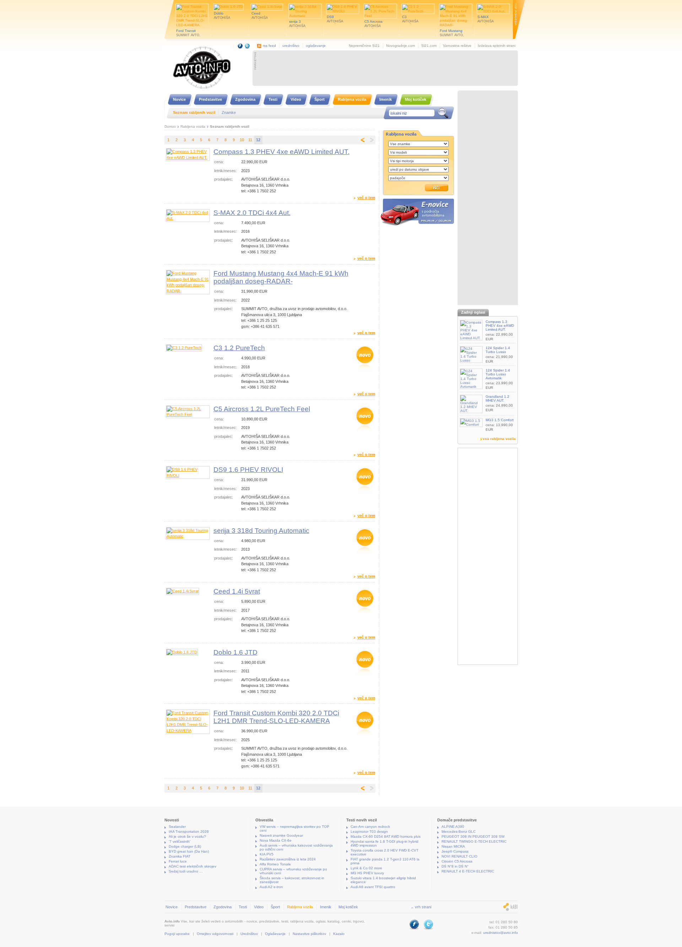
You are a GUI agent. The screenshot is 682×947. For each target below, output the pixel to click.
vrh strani (423, 907)
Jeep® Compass (455, 851)
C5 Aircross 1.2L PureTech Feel (261, 409)
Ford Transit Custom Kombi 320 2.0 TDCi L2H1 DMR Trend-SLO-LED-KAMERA (276, 717)
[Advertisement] (387, 68)
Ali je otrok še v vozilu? (187, 836)
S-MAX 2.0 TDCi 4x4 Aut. (252, 212)
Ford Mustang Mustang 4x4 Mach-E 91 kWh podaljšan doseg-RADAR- (280, 277)
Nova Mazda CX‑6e (276, 840)
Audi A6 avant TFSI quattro (373, 887)
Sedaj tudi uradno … (186, 871)
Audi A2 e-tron (271, 887)
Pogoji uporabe (177, 934)
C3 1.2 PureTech (239, 348)
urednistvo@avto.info (500, 933)
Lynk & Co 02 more (366, 868)
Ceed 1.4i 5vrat (236, 591)
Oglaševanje (275, 934)
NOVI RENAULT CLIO (459, 856)
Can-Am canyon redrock (370, 826)
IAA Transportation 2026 (189, 831)
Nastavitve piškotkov (309, 934)
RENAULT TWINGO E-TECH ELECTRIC (474, 841)
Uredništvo (249, 934)
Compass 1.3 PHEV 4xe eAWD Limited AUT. (281, 151)
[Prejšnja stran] (362, 140)
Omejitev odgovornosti (215, 934)
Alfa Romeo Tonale (275, 864)
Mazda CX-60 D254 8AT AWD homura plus (386, 836)
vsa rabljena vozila (499, 439)
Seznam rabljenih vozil (229, 126)
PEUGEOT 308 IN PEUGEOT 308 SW (473, 836)
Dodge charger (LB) (185, 846)
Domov (170, 126)
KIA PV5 (267, 854)
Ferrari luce (178, 861)
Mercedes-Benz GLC (459, 831)
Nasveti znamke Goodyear (281, 835)
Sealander (177, 826)
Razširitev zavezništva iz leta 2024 (288, 859)
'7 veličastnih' (179, 841)
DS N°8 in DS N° (455, 866)
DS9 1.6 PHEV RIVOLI (248, 469)
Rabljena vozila (192, 126)
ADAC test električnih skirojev (192, 866)
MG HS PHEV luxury (367, 873)
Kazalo (339, 934)
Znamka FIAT (179, 856)
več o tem (366, 198)
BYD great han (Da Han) (189, 851)
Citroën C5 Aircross (457, 861)
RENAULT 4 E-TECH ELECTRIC (468, 871)
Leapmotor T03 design (369, 831)
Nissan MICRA (453, 846)
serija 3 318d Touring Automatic (261, 530)
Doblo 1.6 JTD (235, 652)
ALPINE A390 (453, 826)
